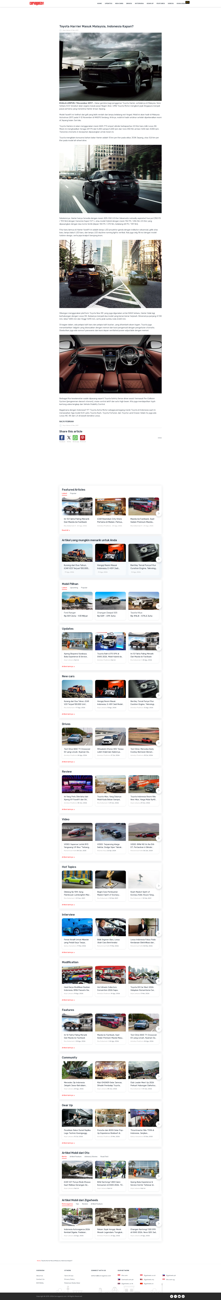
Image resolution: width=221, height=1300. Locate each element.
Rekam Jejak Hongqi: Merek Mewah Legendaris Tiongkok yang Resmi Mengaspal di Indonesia (109, 1231)
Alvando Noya (102, 850)
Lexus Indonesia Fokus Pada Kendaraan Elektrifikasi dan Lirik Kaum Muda (143, 941)
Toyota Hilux (136, 613)
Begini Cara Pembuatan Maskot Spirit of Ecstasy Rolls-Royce (108, 893)
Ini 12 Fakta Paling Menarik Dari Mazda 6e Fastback (76, 520)
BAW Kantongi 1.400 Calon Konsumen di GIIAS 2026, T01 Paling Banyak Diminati (110, 1183)
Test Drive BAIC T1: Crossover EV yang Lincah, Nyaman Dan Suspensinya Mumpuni (77, 750)
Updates (108, 3)
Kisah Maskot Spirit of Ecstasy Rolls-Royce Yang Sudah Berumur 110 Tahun (142, 893)
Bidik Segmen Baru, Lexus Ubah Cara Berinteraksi (108, 941)
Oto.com (124, 1275)
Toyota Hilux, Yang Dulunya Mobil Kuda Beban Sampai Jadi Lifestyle (109, 798)
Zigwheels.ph (171, 1275)
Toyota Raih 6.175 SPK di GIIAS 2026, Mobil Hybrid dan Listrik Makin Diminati (110, 655)
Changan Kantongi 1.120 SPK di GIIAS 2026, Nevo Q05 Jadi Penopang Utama (143, 1231)
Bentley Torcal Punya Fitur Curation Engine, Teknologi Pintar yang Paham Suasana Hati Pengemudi (143, 567)
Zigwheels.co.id (149, 1275)
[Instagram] (183, 1296)
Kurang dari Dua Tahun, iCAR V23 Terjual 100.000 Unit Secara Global (76, 567)
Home (99, 3)
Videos (171, 3)
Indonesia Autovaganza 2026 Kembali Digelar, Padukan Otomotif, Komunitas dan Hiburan (77, 1231)
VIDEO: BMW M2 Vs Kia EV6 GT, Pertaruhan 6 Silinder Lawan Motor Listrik (142, 846)
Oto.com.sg (170, 1279)
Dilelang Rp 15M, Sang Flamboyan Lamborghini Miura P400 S (77, 893)
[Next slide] (159, 513)
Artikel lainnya (67, 666)
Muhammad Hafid (70, 850)
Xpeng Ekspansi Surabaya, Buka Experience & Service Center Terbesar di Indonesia (76, 655)
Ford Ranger (70, 613)
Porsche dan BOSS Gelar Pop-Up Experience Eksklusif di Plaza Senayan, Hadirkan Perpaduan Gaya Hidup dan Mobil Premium (110, 1132)
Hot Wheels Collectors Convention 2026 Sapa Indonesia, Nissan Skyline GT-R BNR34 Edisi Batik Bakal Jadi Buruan (110, 989)
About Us (39, 1276)
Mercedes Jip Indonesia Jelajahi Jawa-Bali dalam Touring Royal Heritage (75, 1084)
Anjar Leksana (69, 660)
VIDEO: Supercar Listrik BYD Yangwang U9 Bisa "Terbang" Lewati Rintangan (77, 846)
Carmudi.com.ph (127, 1279)
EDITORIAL (40, 1283)
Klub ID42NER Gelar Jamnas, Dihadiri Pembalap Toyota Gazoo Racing (109, 1084)
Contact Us (40, 1279)
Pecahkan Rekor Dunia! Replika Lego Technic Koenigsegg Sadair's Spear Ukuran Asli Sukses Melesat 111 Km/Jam (77, 1132)
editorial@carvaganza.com (101, 1276)
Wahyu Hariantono (70, 946)
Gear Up (150, 3)
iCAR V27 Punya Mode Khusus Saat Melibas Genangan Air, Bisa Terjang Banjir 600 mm (77, 1183)
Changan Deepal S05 (107, 613)
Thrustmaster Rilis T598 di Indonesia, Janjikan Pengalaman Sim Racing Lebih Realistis (143, 1132)
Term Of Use (68, 1276)
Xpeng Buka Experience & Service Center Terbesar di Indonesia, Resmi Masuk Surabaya (141, 1183)
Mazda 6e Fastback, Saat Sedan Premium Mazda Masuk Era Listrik (142, 521)
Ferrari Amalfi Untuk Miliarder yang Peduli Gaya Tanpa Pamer (76, 941)
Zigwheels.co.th (127, 1284)
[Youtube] (179, 1296)
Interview (139, 3)
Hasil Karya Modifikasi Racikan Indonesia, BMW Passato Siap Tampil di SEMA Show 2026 (77, 989)
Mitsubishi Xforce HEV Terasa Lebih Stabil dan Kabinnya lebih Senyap (110, 750)
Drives (129, 3)
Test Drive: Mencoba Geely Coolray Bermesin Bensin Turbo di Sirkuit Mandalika (142, 750)
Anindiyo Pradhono (104, 526)
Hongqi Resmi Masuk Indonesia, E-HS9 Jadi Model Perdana (107, 567)
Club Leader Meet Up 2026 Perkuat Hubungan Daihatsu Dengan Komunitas (142, 1084)
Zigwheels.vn (148, 1284)
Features (161, 3)
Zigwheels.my (149, 1279)
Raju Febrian (67, 30)
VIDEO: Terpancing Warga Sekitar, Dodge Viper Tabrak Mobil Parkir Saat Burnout (109, 846)
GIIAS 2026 (181, 3)
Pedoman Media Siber (72, 1283)
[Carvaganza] (36, 3)
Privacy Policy (69, 1279)
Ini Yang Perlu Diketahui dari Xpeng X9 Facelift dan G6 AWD (76, 798)
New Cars (119, 3)
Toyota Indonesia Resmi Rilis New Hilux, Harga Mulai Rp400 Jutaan (143, 798)
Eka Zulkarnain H (70, 526)
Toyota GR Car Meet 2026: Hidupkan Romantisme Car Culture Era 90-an (142, 989)
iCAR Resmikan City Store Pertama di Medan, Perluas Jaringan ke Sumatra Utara (110, 521)
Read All (65, 530)
